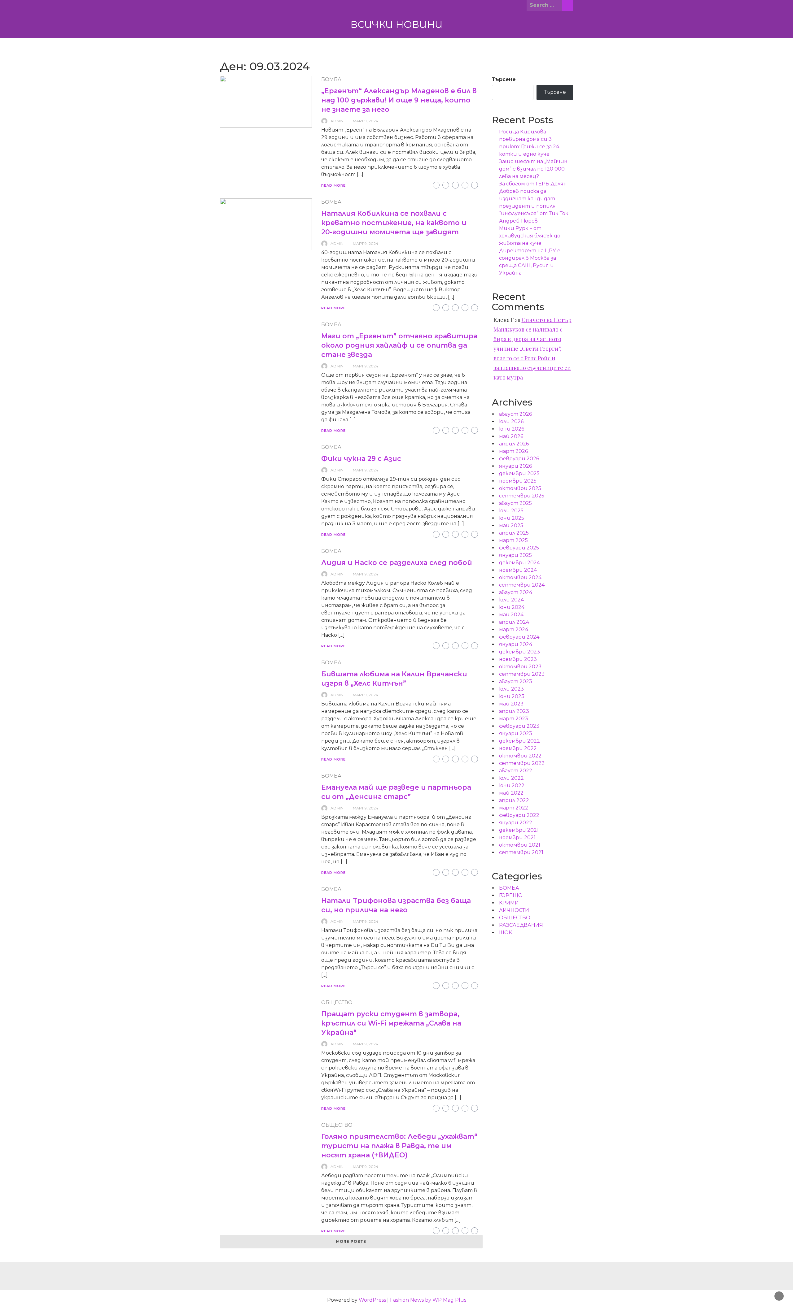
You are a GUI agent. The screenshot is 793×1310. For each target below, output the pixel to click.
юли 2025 (511, 511)
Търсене (504, 79)
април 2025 (514, 533)
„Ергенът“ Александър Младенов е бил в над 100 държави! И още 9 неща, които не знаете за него (399, 100)
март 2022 (513, 808)
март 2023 (513, 719)
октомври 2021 (519, 845)
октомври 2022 (520, 756)
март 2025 (513, 540)
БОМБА (331, 79)
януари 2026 (515, 466)
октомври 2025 (520, 488)
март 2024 (513, 629)
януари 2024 (515, 644)
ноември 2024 (518, 570)
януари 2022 (515, 823)
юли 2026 (511, 421)
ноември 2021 (517, 837)
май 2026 (511, 436)
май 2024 (511, 615)
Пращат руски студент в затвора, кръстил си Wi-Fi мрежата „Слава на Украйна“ (391, 1023)
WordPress (372, 1300)
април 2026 (514, 444)
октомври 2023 (520, 667)
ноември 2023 (518, 659)
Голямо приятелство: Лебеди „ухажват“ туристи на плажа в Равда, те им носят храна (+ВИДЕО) (399, 1145)
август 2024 (515, 592)
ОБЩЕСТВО (337, 1002)
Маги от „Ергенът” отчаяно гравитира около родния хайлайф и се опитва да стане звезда (399, 345)
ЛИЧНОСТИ (514, 910)
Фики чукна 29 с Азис (361, 458)
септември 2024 (522, 585)
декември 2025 (519, 473)
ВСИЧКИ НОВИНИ (396, 24)
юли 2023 (511, 689)
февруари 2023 (519, 726)
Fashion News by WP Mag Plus (428, 1300)
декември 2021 (519, 830)
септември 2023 (522, 674)
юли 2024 (511, 600)
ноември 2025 (518, 481)
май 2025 (511, 525)
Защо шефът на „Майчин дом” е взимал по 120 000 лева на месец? (533, 168)
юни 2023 (511, 696)
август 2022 (515, 771)
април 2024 (514, 622)
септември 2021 (521, 852)
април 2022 (514, 800)
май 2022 (511, 793)
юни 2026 (511, 429)
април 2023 (514, 711)
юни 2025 (511, 518)
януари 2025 (515, 555)
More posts (351, 1241)
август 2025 (515, 503)
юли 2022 (511, 778)
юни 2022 (511, 785)
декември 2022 (519, 741)
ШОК (505, 932)
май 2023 (511, 704)
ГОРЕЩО (511, 895)
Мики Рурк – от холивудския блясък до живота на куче (529, 235)
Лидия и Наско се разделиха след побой (396, 562)
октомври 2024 (520, 577)
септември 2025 (521, 496)
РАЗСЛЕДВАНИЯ (521, 925)
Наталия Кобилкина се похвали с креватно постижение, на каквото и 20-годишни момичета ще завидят (394, 222)
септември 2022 (522, 763)
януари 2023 (515, 733)
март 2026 (513, 451)
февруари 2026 (519, 459)
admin (337, 121)
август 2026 (515, 414)
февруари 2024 (519, 637)
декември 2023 (519, 652)
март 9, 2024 (365, 121)
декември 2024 (519, 563)
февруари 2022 (519, 815)
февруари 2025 (519, 548)
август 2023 (515, 681)
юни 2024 (511, 607)
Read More (333, 185)
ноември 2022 (518, 748)
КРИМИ (509, 903)
